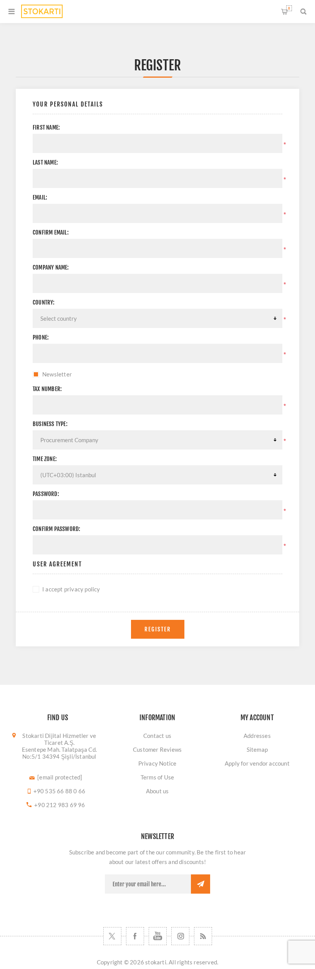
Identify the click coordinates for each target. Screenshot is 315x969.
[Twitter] (112, 936)
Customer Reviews (157, 749)
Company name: (51, 267)
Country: (44, 302)
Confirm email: (51, 232)
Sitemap (257, 749)
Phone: (41, 337)
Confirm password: (56, 529)
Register (157, 629)
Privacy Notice (157, 763)
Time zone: (45, 459)
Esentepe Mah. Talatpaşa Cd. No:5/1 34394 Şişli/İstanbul (59, 753)
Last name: (45, 162)
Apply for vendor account (257, 763)
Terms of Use (157, 777)
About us (157, 791)
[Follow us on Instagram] (180, 936)
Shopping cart (289, 8)
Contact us (157, 735)
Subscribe (200, 884)
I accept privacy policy (71, 589)
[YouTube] (158, 936)
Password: (46, 494)
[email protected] (59, 777)
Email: (40, 197)
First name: (46, 127)
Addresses (257, 735)
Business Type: (50, 424)
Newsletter (57, 374)
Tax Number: (47, 389)
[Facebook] (135, 936)
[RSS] (203, 936)
